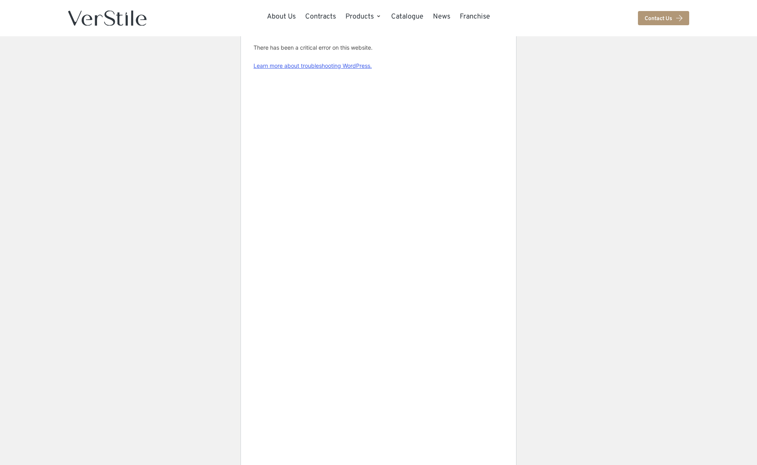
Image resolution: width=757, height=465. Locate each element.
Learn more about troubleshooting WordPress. (313, 65)
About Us (281, 16)
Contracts (320, 16)
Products (359, 16)
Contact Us (658, 18)
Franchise (475, 16)
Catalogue (407, 16)
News (441, 16)
